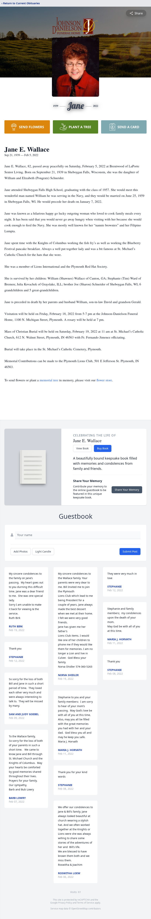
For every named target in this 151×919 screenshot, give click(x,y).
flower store (104, 380)
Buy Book (102, 448)
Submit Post (130, 551)
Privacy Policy (65, 902)
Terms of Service (85, 902)
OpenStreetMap (79, 908)
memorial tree (49, 380)
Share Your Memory (127, 489)
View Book (82, 448)
